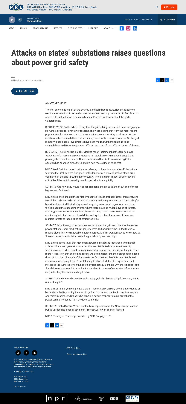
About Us (109, 28)
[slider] (24, 19)
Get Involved (75, 28)
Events (58, 28)
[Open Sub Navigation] (16, 28)
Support (93, 28)
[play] (12, 19)
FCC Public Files (73, 348)
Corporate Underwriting (77, 354)
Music (23, 28)
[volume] (20, 20)
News (11, 28)
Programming (40, 28)
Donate (170, 7)
